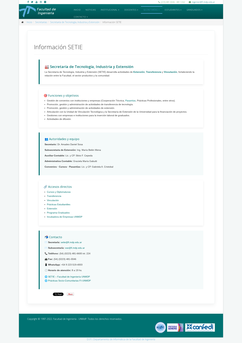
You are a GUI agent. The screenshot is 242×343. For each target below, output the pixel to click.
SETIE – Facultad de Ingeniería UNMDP (69, 276)
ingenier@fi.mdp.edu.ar (203, 2)
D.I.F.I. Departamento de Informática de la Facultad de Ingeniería (121, 339)
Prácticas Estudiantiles (58, 204)
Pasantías (130, 100)
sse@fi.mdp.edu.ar (75, 248)
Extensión (139, 72)
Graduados (194, 9)
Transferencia (153, 72)
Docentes (130, 9)
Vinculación (170, 72)
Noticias (91, 9)
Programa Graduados (58, 212)
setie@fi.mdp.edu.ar (71, 242)
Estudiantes (172, 9)
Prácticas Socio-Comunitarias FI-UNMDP (69, 280)
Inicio (77, 9)
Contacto (80, 16)
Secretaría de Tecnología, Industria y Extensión (74, 22)
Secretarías (150, 9)
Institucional (109, 9)
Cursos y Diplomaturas (59, 192)
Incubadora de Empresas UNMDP (64, 216)
